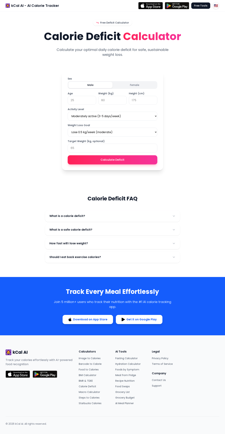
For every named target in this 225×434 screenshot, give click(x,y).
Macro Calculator (89, 392)
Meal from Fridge (125, 375)
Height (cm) (136, 93)
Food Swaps (122, 386)
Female (134, 85)
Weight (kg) (106, 93)
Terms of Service (162, 364)
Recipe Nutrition (125, 381)
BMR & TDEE (86, 381)
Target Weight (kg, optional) (86, 141)
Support (157, 385)
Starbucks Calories (90, 403)
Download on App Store (90, 319)
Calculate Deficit (112, 160)
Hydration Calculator (128, 364)
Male (90, 85)
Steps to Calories (89, 397)
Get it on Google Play (141, 319)
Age (70, 93)
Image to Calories (90, 358)
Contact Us (159, 380)
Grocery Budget (125, 397)
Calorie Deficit (87, 386)
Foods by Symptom (127, 369)
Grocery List (122, 392)
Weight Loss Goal (79, 125)
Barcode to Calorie (90, 364)
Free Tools (200, 5)
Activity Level (76, 109)
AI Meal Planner (124, 403)
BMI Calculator (87, 375)
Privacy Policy (160, 358)
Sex (70, 78)
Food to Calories (89, 369)
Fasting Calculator (126, 358)
